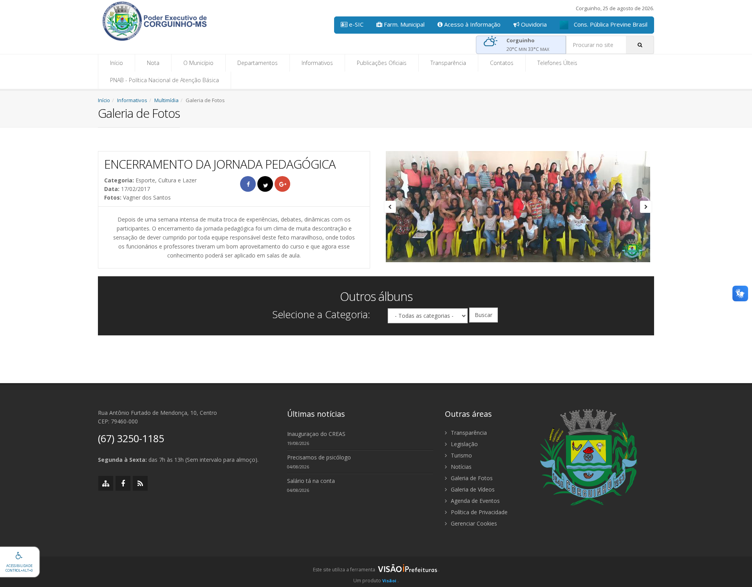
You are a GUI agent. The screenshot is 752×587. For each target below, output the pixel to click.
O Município (198, 63)
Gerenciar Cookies (473, 523)
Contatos (501, 63)
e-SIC (355, 24)
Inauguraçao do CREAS (316, 434)
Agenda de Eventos (474, 500)
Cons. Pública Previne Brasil (609, 24)
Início (116, 63)
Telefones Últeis (557, 63)
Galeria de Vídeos (472, 489)
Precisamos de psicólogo (319, 457)
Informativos (317, 63)
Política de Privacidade (478, 512)
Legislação (463, 444)
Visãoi (389, 580)
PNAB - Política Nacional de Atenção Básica (164, 80)
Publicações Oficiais (382, 63)
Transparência (448, 63)
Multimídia (166, 100)
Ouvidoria (533, 24)
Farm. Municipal (403, 24)
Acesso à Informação (472, 24)
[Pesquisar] (640, 45)
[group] (376, 571)
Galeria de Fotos (471, 478)
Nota (153, 63)
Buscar (483, 315)
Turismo (460, 455)
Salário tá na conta (311, 480)
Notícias (460, 466)
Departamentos (257, 63)
